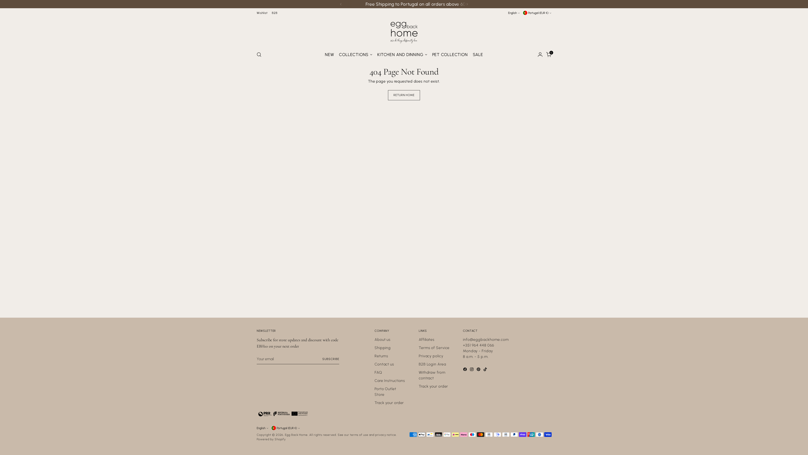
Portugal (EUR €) (538, 13)
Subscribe (330, 359)
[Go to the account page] (540, 54)
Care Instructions (390, 380)
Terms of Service (434, 347)
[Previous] (341, 4)
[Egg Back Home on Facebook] (465, 370)
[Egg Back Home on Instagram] (472, 370)
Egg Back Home (296, 434)
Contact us (384, 364)
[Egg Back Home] (404, 31)
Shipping (383, 347)
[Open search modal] (259, 54)
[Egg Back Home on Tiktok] (485, 370)
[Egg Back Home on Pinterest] (478, 370)
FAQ (378, 372)
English (512, 13)
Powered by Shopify (271, 439)
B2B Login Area (432, 364)
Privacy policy (431, 356)
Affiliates (427, 339)
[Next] (467, 4)
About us (383, 339)
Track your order (389, 402)
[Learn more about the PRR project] (283, 414)
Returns (381, 356)
